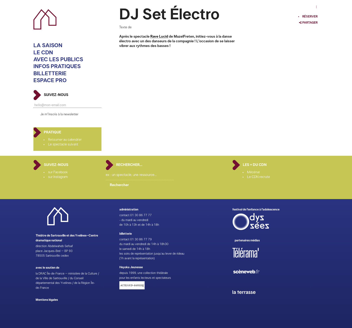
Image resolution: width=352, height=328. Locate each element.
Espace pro (50, 80)
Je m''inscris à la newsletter (59, 114)
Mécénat (253, 172)
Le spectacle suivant (63, 144)
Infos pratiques (57, 66)
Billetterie (49, 73)
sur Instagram (58, 177)
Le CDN (43, 52)
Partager (310, 22)
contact (124, 215)
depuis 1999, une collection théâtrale (143, 273)
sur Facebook (58, 172)
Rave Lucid (159, 36)
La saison (47, 45)
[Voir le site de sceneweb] (250, 279)
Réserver (310, 16)
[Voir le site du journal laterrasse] (247, 298)
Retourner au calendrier (65, 139)
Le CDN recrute (258, 177)
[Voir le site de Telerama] (249, 259)
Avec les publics (58, 59)
